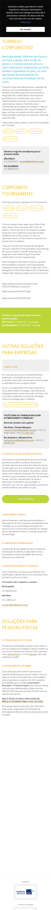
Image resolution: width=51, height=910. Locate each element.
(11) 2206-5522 (27, 433)
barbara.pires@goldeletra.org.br (19, 440)
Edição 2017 (21, 131)
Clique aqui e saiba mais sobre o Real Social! (20, 405)
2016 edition (8, 208)
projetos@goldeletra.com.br (15, 605)
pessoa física (13, 654)
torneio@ (33, 322)
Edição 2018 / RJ (35, 131)
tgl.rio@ (36, 325)
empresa (32, 654)
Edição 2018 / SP (10, 139)
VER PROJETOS (25, 498)
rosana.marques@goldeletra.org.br (20, 430)
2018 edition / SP (10, 216)
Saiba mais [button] (25, 22)
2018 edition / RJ (36, 208)
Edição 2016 (8, 131)
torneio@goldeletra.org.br (32, 161)
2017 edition (21, 208)
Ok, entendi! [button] (25, 29)
